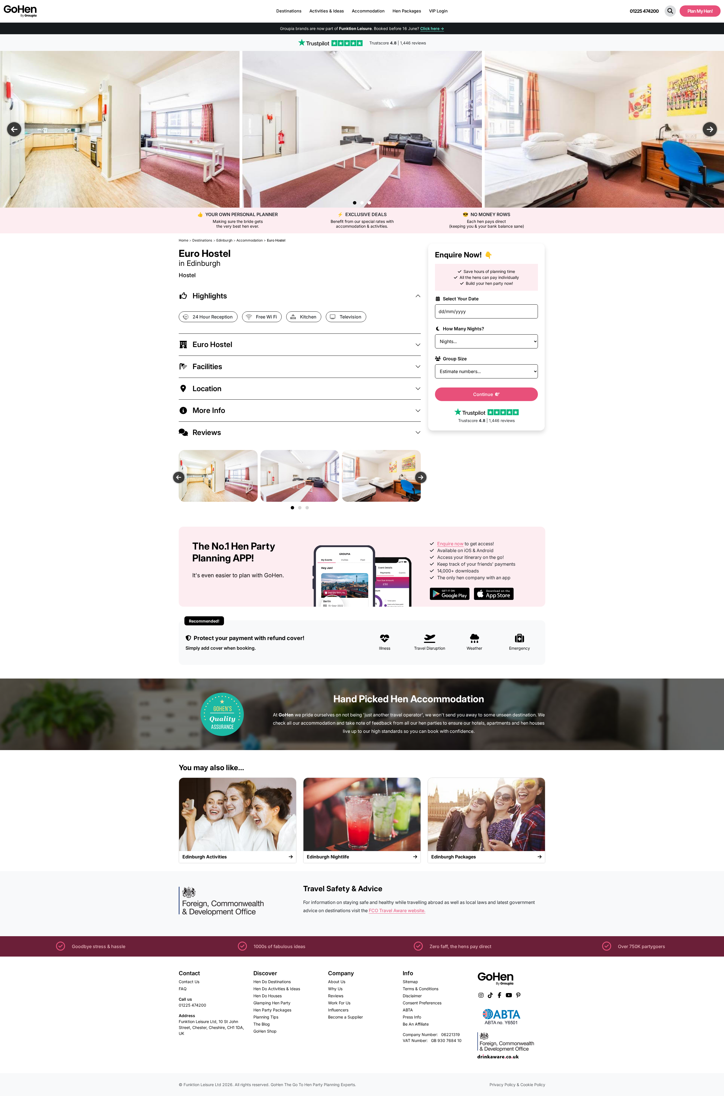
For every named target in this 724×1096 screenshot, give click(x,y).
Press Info (412, 1017)
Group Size (454, 358)
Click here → (432, 28)
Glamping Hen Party (271, 1002)
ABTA (408, 1009)
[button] (670, 11)
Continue (483, 394)
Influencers (338, 1009)
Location (207, 388)
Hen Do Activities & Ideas (276, 988)
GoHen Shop (265, 1031)
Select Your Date (460, 299)
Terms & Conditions (420, 988)
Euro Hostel (212, 344)
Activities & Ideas (326, 11)
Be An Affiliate (416, 1024)
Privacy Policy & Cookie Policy (517, 1084)
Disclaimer (412, 995)
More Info (209, 410)
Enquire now (450, 543)
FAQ (183, 988)
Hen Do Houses (267, 995)
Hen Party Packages (272, 1009)
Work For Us (339, 1002)
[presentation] (14, 129)
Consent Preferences (422, 1002)
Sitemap (410, 981)
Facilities (207, 366)
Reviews (207, 432)
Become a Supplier (345, 1017)
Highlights (210, 295)
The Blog (261, 1024)
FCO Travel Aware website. (397, 910)
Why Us (335, 988)
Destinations (288, 11)
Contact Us (189, 981)
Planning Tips (265, 1017)
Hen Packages (407, 11)
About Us (336, 981)
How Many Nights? (463, 328)
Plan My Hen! (700, 11)
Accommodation (368, 11)
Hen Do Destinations (272, 981)
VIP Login (438, 11)
